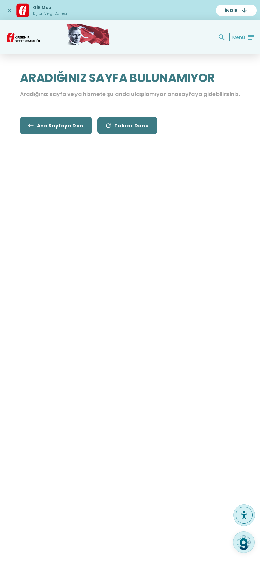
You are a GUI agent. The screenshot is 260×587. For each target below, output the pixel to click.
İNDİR (231, 10)
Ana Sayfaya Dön (60, 125)
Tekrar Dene (131, 125)
